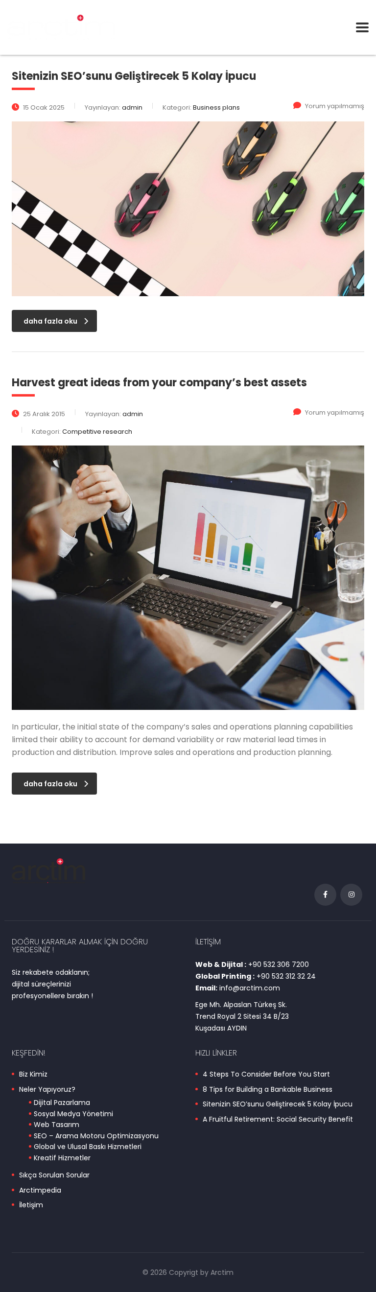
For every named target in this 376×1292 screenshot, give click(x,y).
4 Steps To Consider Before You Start (266, 1074)
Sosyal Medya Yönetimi (73, 1114)
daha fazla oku (50, 321)
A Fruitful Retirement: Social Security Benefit (278, 1119)
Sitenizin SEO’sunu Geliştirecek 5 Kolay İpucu (277, 1104)
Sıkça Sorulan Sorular (54, 1175)
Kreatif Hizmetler (62, 1158)
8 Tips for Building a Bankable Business (267, 1089)
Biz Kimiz (33, 1074)
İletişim (31, 1205)
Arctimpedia (40, 1190)
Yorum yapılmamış (334, 106)
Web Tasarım (56, 1125)
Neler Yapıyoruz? (47, 1089)
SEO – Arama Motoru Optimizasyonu (96, 1136)
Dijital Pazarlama (62, 1103)
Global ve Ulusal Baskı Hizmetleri (87, 1147)
